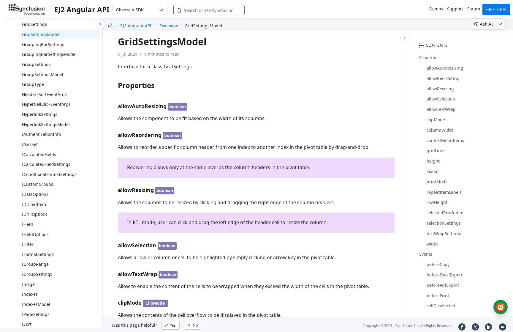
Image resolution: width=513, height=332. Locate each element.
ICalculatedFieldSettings (46, 164)
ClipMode (155, 303)
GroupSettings (36, 64)
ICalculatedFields (39, 154)
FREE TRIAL (496, 9)
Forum (473, 9)
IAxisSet (30, 144)
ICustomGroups (37, 184)
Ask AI (486, 24)
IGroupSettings (37, 274)
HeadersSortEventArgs (44, 94)
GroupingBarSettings (43, 44)
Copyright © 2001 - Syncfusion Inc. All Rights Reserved (407, 325)
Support (455, 9)
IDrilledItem (34, 204)
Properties (429, 57)
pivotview (168, 26)
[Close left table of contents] (100, 24)
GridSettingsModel (40, 34)
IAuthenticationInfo (41, 134)
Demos (436, 9)
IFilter (28, 244)
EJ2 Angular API (136, 26)
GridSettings (34, 24)
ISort (26, 324)
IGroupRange (35, 264)
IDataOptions (35, 194)
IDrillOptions (35, 214)
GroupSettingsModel (42, 74)
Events (425, 254)
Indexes (30, 294)
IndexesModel (36, 304)
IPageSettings (36, 314)
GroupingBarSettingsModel (49, 54)
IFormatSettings (38, 254)
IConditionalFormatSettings (49, 174)
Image (28, 284)
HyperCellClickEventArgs (46, 104)
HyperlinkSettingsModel (46, 124)
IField (27, 224)
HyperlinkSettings (39, 114)
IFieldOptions (35, 234)
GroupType (33, 84)
